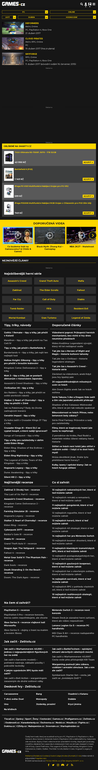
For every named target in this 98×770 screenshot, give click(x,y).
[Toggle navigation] (94, 4)
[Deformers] (13, 28)
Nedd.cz (60, 722)
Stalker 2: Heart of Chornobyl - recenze (25, 520)
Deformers (32, 23)
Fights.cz (83, 722)
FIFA (49, 308)
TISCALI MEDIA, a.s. (53, 761)
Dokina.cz (9, 726)
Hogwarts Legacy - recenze (19, 516)
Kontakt (72, 756)
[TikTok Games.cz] (67, 765)
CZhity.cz (21, 726)
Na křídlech (10, 709)
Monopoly (41, 699)
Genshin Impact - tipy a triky (19, 415)
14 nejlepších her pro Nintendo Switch (73, 536)
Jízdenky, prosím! (45, 704)
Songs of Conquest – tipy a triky (21, 435)
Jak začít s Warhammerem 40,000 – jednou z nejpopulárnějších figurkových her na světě (26, 652)
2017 (7, 17)
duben (31, 17)
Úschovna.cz (47, 722)
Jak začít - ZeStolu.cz (19, 641)
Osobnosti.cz (12, 722)
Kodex (65, 756)
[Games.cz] (13, 4)
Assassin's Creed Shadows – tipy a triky (25, 383)
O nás (79, 756)
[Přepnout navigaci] (86, 4)
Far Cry (17, 299)
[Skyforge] (13, 59)
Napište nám (41, 758)
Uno (6, 704)
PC (23, 12)
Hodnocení (71, 17)
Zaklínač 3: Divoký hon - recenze (22, 490)
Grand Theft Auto (49, 281)
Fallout (81, 290)
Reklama (29, 756)
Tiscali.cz (9, 719)
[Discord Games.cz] (63, 765)
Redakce (37, 756)
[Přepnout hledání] (82, 4)
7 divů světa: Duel (14, 699)
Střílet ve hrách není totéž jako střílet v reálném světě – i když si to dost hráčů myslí (73, 449)
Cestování (45, 719)
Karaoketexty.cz (30, 722)
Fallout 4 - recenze (14, 553)
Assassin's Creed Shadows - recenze (24, 499)
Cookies (45, 756)
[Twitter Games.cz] (53, 765)
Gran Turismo (48, 318)
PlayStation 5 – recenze (17, 610)
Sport (28, 719)
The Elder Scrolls (49, 290)
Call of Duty (48, 299)
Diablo (80, 299)
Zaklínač (17, 290)
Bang (39, 694)
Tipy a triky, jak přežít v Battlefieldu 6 (24, 348)
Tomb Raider (17, 308)
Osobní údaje (55, 756)
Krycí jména (74, 704)
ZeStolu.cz (89, 719)
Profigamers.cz (73, 719)
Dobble (72, 699)
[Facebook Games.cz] (48, 765)
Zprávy (19, 719)
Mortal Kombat (17, 318)
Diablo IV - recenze (14, 539)
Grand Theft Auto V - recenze (20, 543)
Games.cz (58, 719)
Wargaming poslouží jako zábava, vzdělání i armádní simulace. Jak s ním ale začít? (73, 667)
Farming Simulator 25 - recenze (21, 511)
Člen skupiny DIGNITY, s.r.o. (73, 761)
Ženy (35, 719)
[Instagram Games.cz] (58, 765)
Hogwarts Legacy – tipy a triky (20, 468)
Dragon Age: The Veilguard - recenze (24, 548)
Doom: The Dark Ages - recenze (21, 577)
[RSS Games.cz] (72, 765)
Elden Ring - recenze (15, 525)
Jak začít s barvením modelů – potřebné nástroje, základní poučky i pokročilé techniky (24, 663)
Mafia (81, 281)
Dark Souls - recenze (15, 565)
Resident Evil (81, 308)
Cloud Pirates (34, 38)
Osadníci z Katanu (78, 694)
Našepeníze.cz (36, 726)
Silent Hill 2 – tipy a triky (17, 477)
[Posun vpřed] (93, 235)
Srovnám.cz (52, 726)
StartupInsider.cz (69, 726)
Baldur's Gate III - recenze (18, 534)
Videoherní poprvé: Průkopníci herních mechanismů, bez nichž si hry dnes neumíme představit (73, 335)
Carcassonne (11, 694)
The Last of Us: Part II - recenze (21, 494)
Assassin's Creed (17, 281)
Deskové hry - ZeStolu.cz (22, 686)
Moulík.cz (71, 722)
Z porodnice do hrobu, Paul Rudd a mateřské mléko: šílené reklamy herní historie (73, 438)
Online (71, 12)
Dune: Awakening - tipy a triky (20, 472)
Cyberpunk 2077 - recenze (18, 530)
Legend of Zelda (81, 318)
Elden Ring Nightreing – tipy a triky (23, 455)
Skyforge (31, 54)
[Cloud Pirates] (13, 43)
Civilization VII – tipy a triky (19, 388)
